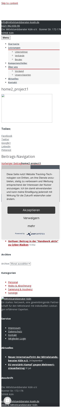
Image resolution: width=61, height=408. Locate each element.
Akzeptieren (31, 210)
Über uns (13, 66)
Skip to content (9, 3)
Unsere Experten (23, 74)
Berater (18, 59)
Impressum (14, 328)
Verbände (19, 55)
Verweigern (31, 218)
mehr (31, 226)
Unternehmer (21, 51)
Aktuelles (13, 78)
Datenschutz (15, 331)
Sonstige (13, 292)
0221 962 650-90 (10, 25)
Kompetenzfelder (17, 63)
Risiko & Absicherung (19, 285)
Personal (13, 282)
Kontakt (12, 82)
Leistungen (14, 47)
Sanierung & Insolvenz (20, 289)
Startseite (13, 44)
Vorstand (19, 71)
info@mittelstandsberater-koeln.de (20, 22)
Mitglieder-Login (17, 338)
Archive (5, 263)
